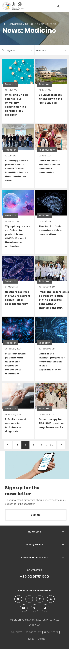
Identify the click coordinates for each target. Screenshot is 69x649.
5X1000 (41, 639)
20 (51, 444)
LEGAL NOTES (51, 632)
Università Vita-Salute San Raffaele (33, 24)
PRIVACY (30, 639)
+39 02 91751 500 (34, 576)
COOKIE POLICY (33, 632)
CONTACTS (16, 632)
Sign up (36, 515)
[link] (18, 91)
